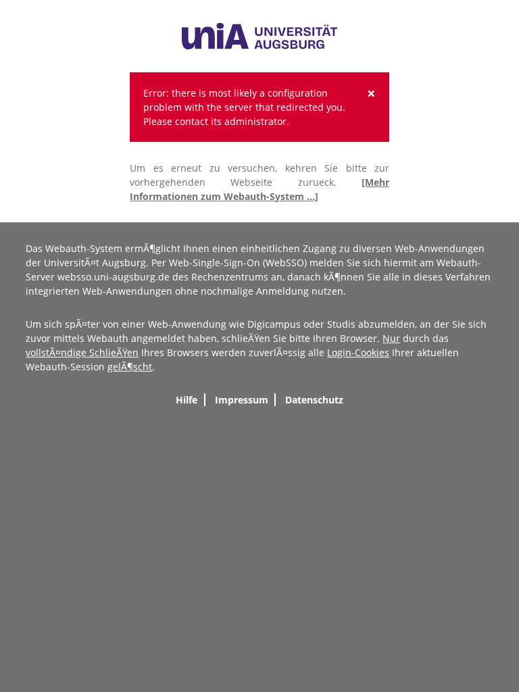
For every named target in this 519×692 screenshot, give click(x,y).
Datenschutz (314, 399)
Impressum (241, 399)
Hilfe (186, 399)
